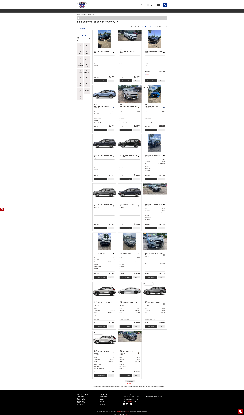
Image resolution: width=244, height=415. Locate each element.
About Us (155, 11)
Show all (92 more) (130, 383)
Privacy (126, 414)
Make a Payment (133, 11)
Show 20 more (130, 381)
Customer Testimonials (105, 402)
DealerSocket (127, 411)
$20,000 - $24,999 (81, 401)
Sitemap (129, 414)
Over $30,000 (80, 404)
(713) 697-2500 (129, 401)
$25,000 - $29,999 (81, 402)
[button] (165, 5)
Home (88, 11)
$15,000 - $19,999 (81, 399)
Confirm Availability (101, 80)
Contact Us (102, 404)
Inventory (111, 11)
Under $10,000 (80, 396)
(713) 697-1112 (129, 398)
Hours (134, 398)
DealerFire (119, 411)
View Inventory (103, 396)
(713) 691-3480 (151, 398)
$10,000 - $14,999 (81, 398)
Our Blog (102, 401)
